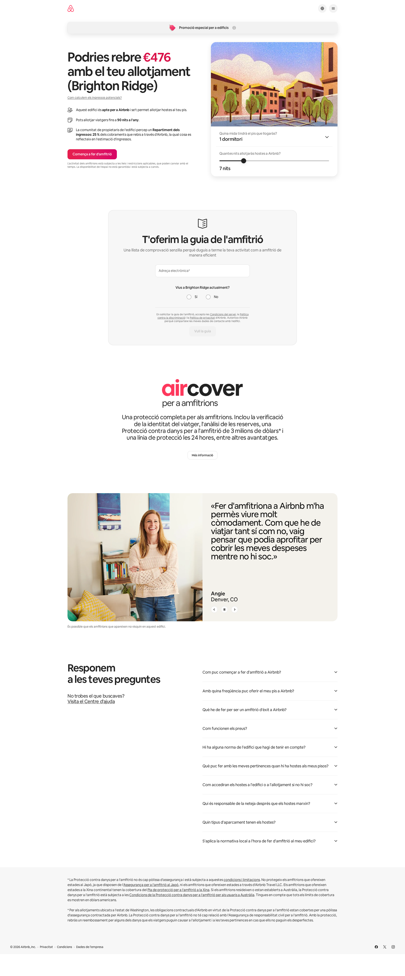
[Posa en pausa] (224, 609)
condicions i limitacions (242, 880)
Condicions (64, 947)
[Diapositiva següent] (234, 609)
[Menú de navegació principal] (333, 8)
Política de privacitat (202, 318)
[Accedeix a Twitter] (384, 947)
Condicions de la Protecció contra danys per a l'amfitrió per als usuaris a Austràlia (191, 895)
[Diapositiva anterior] (214, 609)
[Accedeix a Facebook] (376, 947)
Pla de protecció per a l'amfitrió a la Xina (178, 890)
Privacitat (46, 947)
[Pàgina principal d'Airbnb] (71, 8)
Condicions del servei (223, 314)
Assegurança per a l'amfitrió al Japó (150, 885)
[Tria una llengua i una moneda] (322, 8)
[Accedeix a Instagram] (393, 947)
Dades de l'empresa (89, 947)
